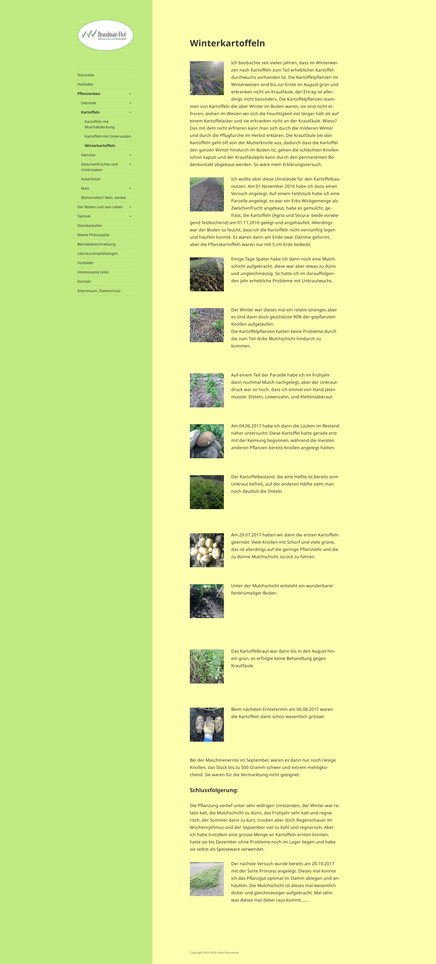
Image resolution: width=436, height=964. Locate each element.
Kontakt (84, 281)
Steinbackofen (89, 225)
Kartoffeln (90, 112)
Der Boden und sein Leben (100, 206)
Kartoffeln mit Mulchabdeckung (100, 124)
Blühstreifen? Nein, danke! (103, 197)
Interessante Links (93, 272)
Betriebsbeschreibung (96, 244)
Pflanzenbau (88, 93)
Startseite (85, 74)
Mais (85, 188)
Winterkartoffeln (100, 145)
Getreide (88, 102)
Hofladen (85, 84)
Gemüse (88, 154)
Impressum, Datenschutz (99, 290)
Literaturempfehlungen (97, 253)
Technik (84, 216)
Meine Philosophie (93, 234)
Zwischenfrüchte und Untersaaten (99, 167)
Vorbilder (85, 262)
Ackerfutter (91, 178)
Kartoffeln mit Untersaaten (108, 136)
